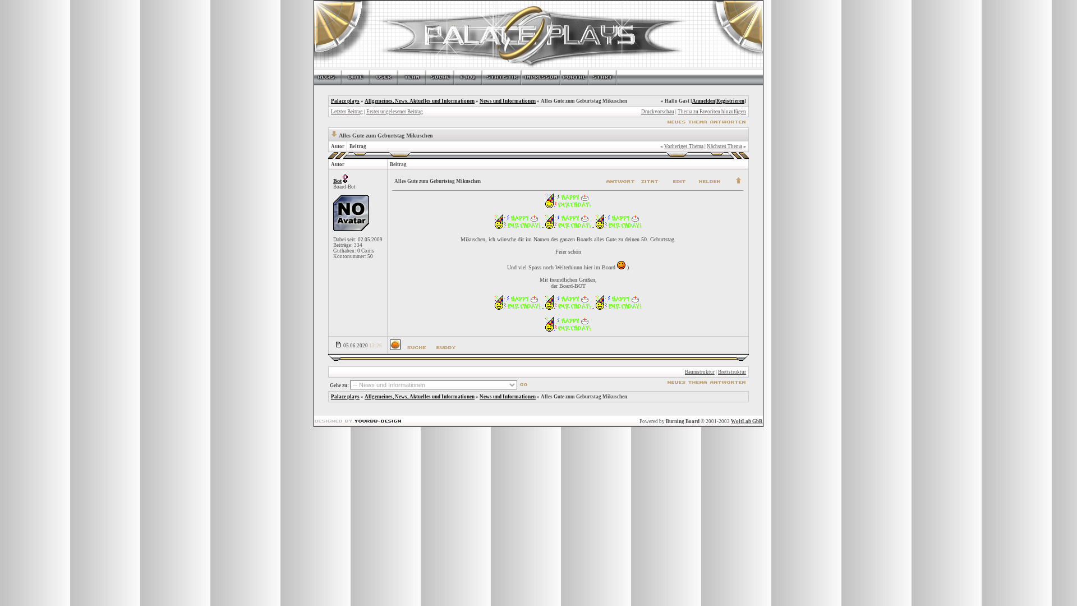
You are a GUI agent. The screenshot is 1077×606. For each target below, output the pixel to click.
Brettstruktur (732, 372)
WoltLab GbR (747, 421)
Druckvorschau (657, 111)
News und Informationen (508, 101)
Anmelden (703, 101)
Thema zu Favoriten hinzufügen (712, 111)
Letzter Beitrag (347, 111)
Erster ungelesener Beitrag (394, 111)
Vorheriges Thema (683, 146)
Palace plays (345, 101)
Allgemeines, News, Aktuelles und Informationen (420, 101)
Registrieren (730, 101)
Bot (337, 181)
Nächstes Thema (724, 146)
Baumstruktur (700, 372)
